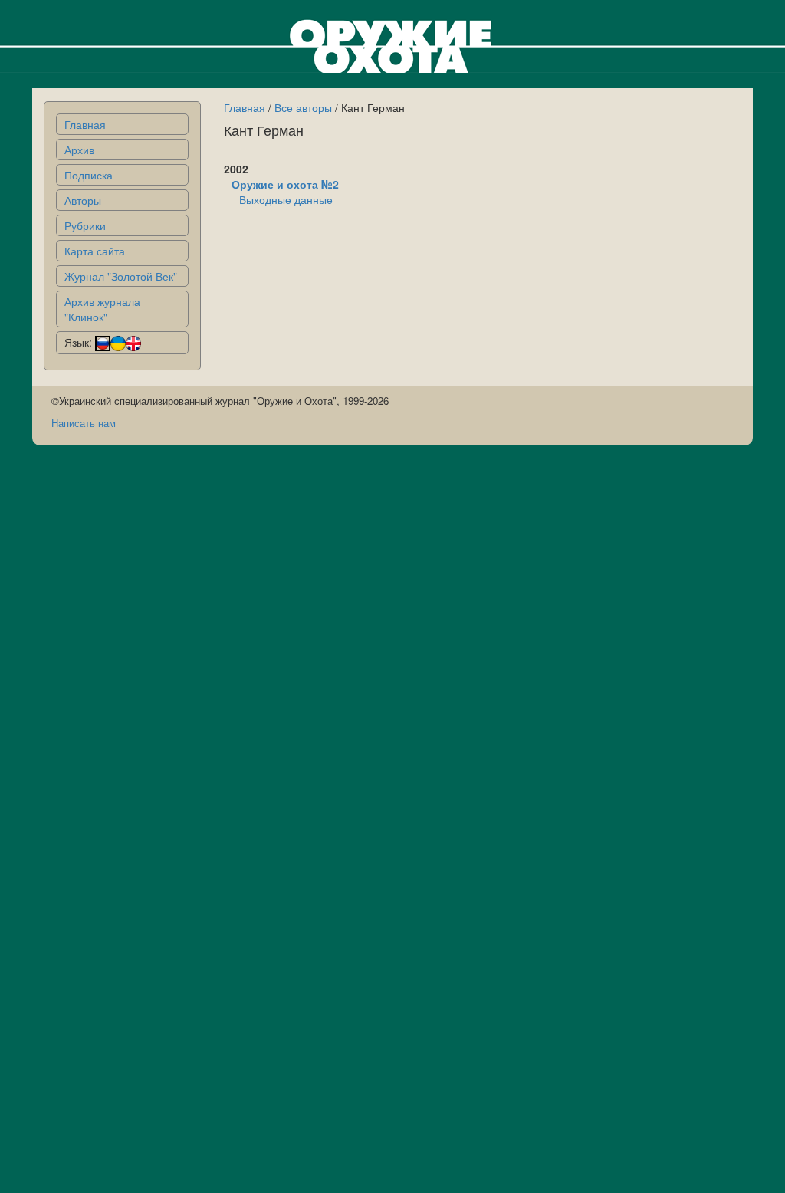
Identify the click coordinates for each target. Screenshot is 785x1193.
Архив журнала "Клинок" (102, 309)
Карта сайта (94, 250)
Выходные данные (286, 199)
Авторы (82, 200)
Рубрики (85, 225)
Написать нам (83, 423)
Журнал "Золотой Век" (120, 276)
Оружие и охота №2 (285, 184)
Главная (85, 124)
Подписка (88, 174)
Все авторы (303, 107)
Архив (79, 149)
